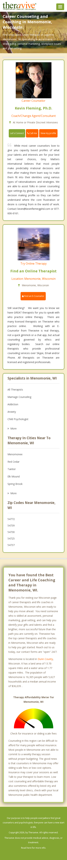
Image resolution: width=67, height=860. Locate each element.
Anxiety (12, 411)
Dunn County (45, 659)
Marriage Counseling (19, 397)
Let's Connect (17, 133)
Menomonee (15, 454)
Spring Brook (15, 484)
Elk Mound (14, 476)
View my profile (48, 133)
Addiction (13, 404)
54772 (11, 519)
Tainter (12, 469)
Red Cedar (13, 461)
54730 (11, 532)
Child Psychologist (18, 419)
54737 (11, 545)
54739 (11, 525)
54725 (11, 538)
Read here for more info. (33, 847)
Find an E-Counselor (34, 296)
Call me (33, 133)
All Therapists (15, 389)
